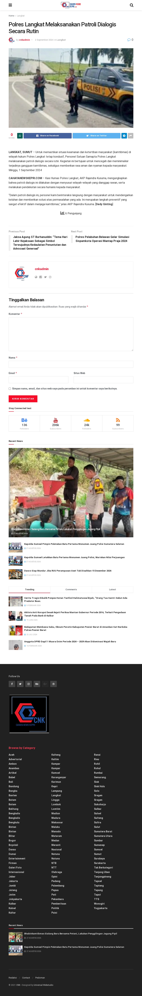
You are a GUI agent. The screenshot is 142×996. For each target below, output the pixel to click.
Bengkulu (14, 822)
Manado (56, 831)
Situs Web (79, 373)
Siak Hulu (99, 786)
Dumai (12, 854)
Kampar (55, 763)
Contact (26, 977)
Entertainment (17, 858)
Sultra (97, 822)
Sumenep (99, 845)
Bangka (13, 790)
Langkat (21, 16)
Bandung (14, 786)
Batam (12, 800)
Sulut (97, 827)
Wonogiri (99, 903)
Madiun (55, 813)
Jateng (13, 890)
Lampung (56, 790)
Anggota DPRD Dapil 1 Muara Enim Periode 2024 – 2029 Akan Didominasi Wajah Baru (70, 641)
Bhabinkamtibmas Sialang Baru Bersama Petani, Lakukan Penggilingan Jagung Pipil (55, 529)
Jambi (12, 885)
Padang (55, 881)
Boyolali (13, 845)
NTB (53, 863)
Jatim (12, 894)
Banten (13, 795)
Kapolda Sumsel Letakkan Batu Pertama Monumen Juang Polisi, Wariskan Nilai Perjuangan (74, 557)
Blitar (12, 836)
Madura (55, 818)
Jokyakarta (15, 899)
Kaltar (12, 912)
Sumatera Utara (103, 836)
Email (13, 373)
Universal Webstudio (43, 985)
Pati (53, 894)
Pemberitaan (58, 903)
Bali (11, 781)
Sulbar (97, 809)
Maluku (55, 827)
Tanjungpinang (102, 876)
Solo (96, 790)
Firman (13, 863)
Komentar (15, 314)
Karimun (56, 781)
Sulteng (98, 818)
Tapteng (99, 885)
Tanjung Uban (102, 872)
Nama (13, 357)
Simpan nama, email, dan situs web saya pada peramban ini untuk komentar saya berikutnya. (64, 388)
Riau (96, 759)
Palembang (57, 885)
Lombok (56, 804)
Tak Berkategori (103, 867)
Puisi (54, 912)
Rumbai (98, 772)
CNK (18, 985)
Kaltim (55, 759)
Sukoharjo (100, 804)
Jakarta (13, 881)
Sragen (98, 795)
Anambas (14, 768)
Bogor (12, 840)
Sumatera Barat (103, 831)
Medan (55, 840)
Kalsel (12, 908)
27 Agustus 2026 (20, 534)
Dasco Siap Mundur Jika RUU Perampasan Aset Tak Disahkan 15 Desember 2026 (67, 570)
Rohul (97, 768)
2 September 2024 (44, 40)
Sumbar (98, 840)
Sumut (97, 854)
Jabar (12, 876)
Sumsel (98, 849)
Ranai (97, 754)
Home (11, 16)
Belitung (13, 809)
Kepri (54, 786)
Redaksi (13, 977)
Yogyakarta (100, 908)
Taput (97, 894)
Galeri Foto (15, 867)
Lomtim (55, 809)
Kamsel (55, 772)
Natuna (55, 854)
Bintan (12, 827)
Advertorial (15, 759)
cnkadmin (24, 40)
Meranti (55, 845)
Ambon (13, 763)
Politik (55, 908)
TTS (96, 899)
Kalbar (12, 903)
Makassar (57, 822)
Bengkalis (14, 813)
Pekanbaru (57, 899)
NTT (54, 867)
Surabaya (99, 858)
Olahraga (56, 872)
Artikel (12, 772)
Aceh (11, 754)
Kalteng (55, 754)
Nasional (56, 849)
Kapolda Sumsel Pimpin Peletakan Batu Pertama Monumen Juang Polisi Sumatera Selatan (74, 544)
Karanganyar (58, 777)
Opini (54, 876)
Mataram (56, 836)
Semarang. (100, 777)
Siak (96, 781)
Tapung (98, 890)
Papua (55, 890)
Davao (12, 849)
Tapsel (98, 881)
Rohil (97, 763)
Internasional (16, 872)
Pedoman (40, 977)
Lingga (55, 800)
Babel (12, 777)
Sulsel (97, 813)
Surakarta (100, 863)
